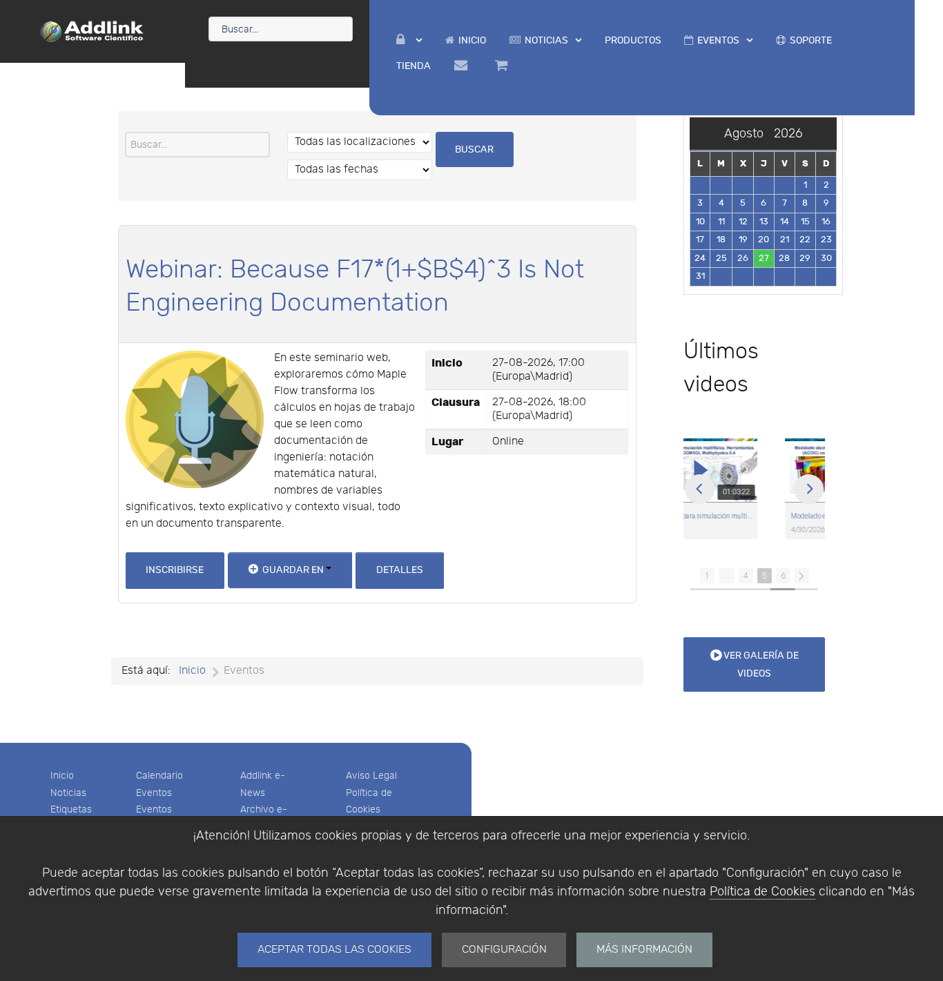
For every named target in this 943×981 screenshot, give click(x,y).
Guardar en (293, 570)
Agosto (749, 133)
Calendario (159, 775)
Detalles (399, 570)
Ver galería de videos (760, 664)
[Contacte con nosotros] (463, 65)
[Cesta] (503, 65)
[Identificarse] (409, 40)
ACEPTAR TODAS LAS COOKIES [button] (334, 949)
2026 (788, 133)
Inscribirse (175, 570)
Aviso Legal (371, 775)
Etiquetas (71, 809)
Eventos (154, 793)
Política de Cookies (762, 891)
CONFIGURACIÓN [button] (504, 949)
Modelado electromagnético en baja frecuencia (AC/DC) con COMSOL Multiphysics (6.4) (756, 516)
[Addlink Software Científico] (92, 30)
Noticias (68, 793)
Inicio (62, 775)
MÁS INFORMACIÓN (644, 949)
